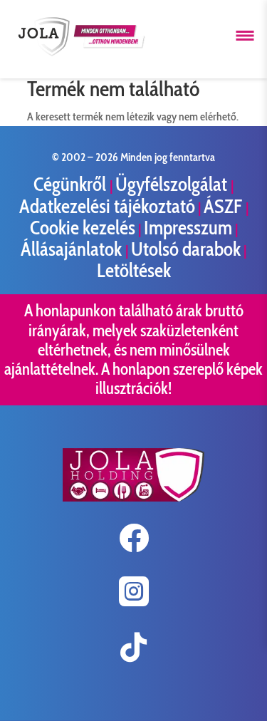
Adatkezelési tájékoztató (107, 206)
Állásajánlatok (73, 249)
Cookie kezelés (82, 227)
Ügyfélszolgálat (173, 184)
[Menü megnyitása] (245, 35)
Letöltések (134, 270)
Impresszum (188, 227)
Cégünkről (71, 184)
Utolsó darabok (186, 249)
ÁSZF (225, 206)
